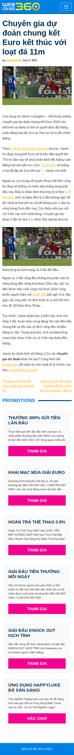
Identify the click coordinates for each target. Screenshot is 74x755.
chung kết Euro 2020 (22, 370)
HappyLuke (10, 364)
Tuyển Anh (48, 165)
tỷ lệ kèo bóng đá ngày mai (29, 148)
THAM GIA (37, 451)
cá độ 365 (39, 294)
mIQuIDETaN (14, 60)
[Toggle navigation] (66, 7)
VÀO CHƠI (37, 718)
